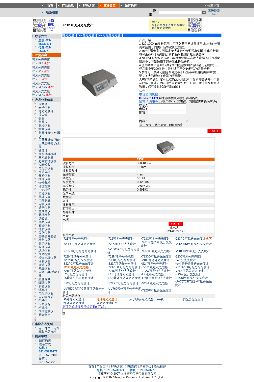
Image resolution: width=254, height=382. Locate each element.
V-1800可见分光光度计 (157, 251)
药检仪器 (44, 193)
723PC (40, 94)
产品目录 (103, 366)
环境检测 (44, 186)
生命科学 (44, 189)
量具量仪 (44, 211)
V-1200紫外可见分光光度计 (194, 244)
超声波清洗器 (47, 161)
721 (38, 79)
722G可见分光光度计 (156, 270)
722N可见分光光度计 (77, 256)
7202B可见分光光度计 (78, 260)
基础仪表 (44, 197)
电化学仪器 (45, 168)
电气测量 (44, 200)
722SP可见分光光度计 (157, 290)
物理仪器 (44, 179)
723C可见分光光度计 (156, 238)
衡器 (41, 118)
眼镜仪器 (44, 247)
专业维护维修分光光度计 (192, 263)
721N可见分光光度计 (77, 270)
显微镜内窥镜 (47, 236)
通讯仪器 (44, 207)
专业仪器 (44, 268)
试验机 (42, 218)
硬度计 (42, 150)
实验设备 (44, 164)
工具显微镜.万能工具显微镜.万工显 (49, 143)
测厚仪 (42, 121)
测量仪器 (44, 129)
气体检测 (44, 254)
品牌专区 (44, 279)
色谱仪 (42, 300)
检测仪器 (44, 239)
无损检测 (44, 214)
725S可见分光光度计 (189, 270)
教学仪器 (44, 243)
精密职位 (145, 366)
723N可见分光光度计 (122, 256)
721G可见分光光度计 (156, 267)
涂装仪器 (44, 261)
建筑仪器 (44, 264)
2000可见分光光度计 (122, 260)
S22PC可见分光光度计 (79, 263)
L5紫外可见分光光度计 (78, 278)
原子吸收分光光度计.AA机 (146, 299)
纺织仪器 (44, 250)
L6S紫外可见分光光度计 (192, 278)
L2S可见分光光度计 (121, 274)
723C (39, 63)
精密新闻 (131, 366)
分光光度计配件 (106, 303)
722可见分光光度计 (121, 238)
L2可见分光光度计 (76, 274)
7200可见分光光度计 (189, 256)
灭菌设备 (44, 304)
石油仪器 (44, 225)
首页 (91, 366)
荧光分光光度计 (193, 299)
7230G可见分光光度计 (157, 256)
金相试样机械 (47, 154)
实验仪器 (44, 286)
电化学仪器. (46, 293)
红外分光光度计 (74, 303)
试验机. (43, 289)
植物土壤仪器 (47, 257)
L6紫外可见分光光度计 (157, 278)
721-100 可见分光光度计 (124, 267)
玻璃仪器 (44, 282)
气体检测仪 (45, 311)
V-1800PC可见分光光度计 (193, 251)
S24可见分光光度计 (155, 263)
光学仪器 (44, 107)
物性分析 (44, 182)
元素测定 (44, 314)
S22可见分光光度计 (76, 283)
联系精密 (52, 12)
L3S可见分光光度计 (189, 274)
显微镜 (42, 104)
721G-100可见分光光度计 (193, 267)
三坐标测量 (45, 157)
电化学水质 (45, 297)
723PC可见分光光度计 (191, 238)
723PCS (41, 87)
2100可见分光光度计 (155, 260)
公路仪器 (44, 232)
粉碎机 (42, 307)
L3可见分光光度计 (154, 274)
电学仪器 (44, 204)
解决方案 (117, 366)
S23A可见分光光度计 (122, 263)
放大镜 (42, 114)
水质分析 (44, 172)
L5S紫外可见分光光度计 (124, 278)
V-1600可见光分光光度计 (80, 251)
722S (39, 71)
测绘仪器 (44, 125)
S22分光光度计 (186, 260)
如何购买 (45, 340)
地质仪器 (44, 229)
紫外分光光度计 (74, 299)
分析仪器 (44, 175)
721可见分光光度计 (76, 238)
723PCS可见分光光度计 (79, 244)
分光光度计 (45, 111)
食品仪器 (44, 222)
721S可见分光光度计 (122, 270)
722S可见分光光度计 (122, 244)
